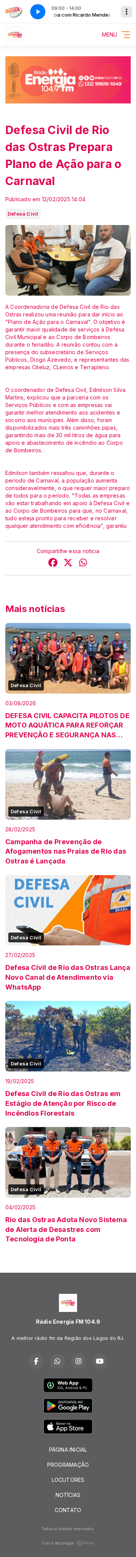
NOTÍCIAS (68, 1495)
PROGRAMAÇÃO (68, 1464)
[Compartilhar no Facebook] (52, 563)
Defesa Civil (23, 214)
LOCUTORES (68, 1480)
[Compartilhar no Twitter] (68, 563)
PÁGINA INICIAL (68, 1449)
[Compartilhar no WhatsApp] (83, 563)
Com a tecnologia (58, 1543)
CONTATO (68, 1510)
